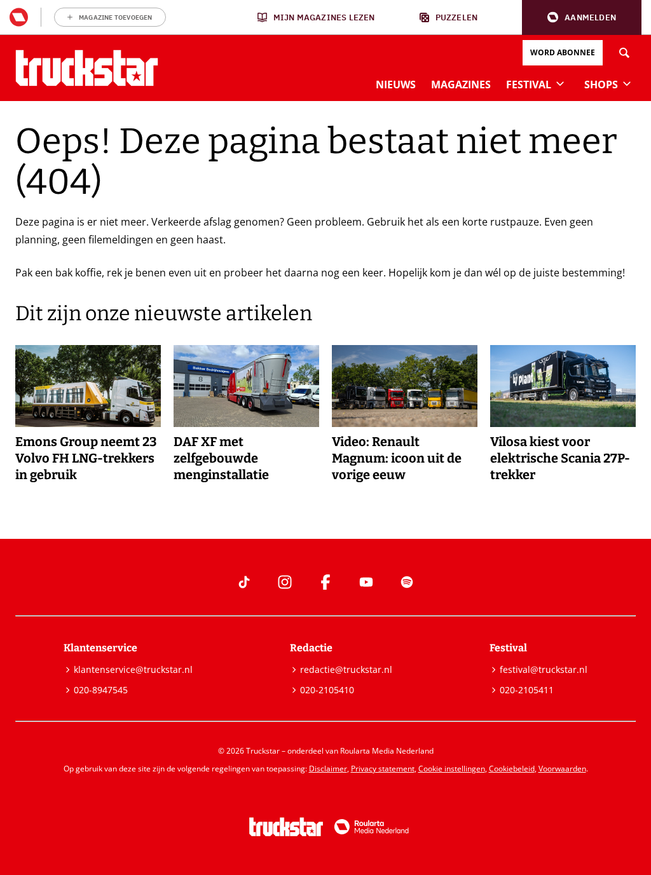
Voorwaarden (562, 768)
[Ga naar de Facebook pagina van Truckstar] (325, 582)
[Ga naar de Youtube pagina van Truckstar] (366, 582)
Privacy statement (383, 768)
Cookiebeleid (512, 768)
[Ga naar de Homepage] (86, 68)
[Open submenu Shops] (627, 83)
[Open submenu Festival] (560, 83)
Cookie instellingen (451, 768)
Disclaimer (328, 768)
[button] (581, 17)
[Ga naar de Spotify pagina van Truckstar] (407, 582)
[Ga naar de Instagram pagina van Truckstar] (285, 582)
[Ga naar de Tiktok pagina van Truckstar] (244, 582)
